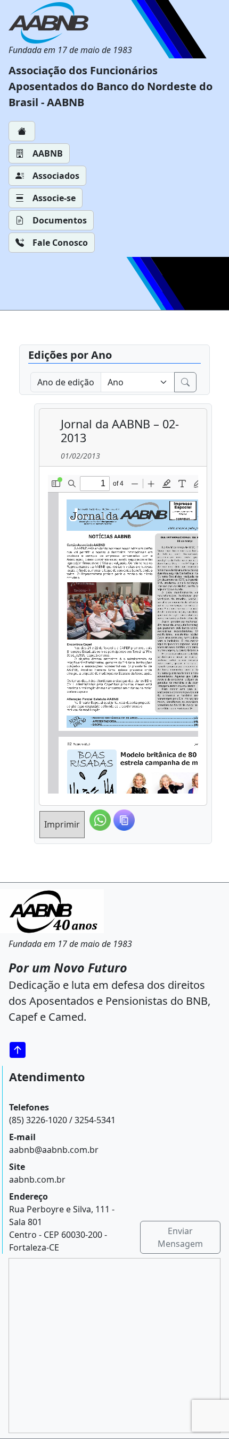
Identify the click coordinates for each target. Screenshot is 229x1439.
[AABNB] (70, 23)
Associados (55, 176)
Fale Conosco (60, 242)
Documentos (59, 220)
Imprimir (62, 824)
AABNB (47, 153)
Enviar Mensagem (180, 1237)
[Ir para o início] (21, 1050)
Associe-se (54, 198)
